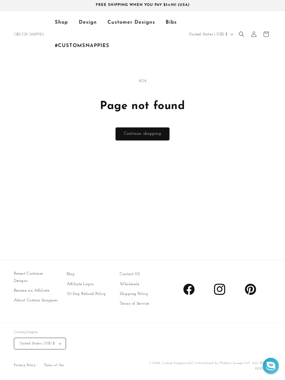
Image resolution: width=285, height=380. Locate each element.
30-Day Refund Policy (86, 294)
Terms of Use (54, 365)
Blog (71, 274)
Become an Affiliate (31, 290)
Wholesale (129, 284)
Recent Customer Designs (28, 277)
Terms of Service (134, 304)
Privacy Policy (25, 365)
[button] (241, 34)
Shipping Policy (134, 294)
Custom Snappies (174, 363)
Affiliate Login (80, 284)
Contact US (130, 274)
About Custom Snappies (36, 300)
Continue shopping (142, 134)
